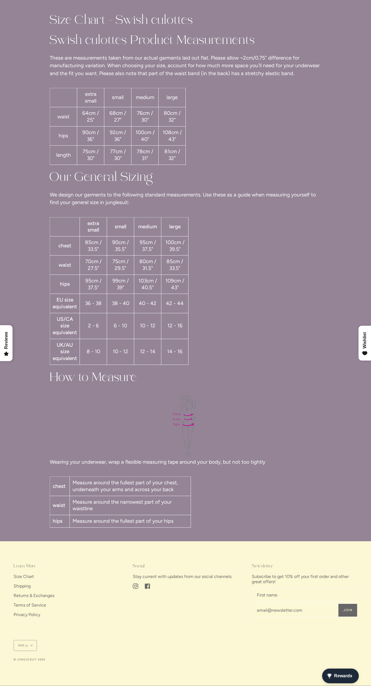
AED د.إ (23, 645)
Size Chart (24, 576)
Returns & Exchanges (34, 595)
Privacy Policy (27, 614)
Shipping (22, 586)
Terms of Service (30, 605)
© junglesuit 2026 (29, 659)
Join (347, 610)
